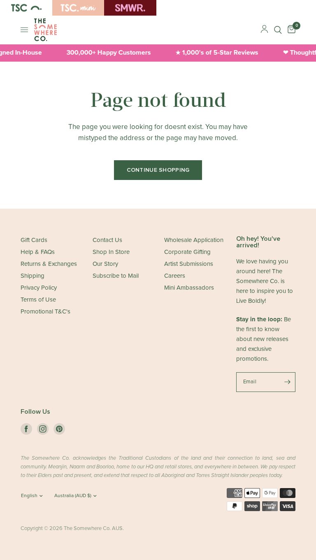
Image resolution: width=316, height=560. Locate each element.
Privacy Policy (39, 288)
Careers (174, 276)
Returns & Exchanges (49, 264)
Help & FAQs (38, 252)
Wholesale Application (193, 240)
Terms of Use (38, 300)
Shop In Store (111, 252)
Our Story (105, 264)
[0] (290, 30)
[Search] (278, 30)
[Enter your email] (287, 382)
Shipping (32, 276)
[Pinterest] (59, 429)
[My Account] (264, 30)
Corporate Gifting (187, 252)
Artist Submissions (188, 264)
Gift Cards (34, 240)
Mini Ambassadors (189, 288)
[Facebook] (26, 429)
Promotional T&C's (45, 312)
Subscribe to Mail (116, 276)
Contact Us (107, 240)
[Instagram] (43, 429)
